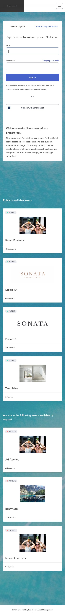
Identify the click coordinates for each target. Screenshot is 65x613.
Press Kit (10, 339)
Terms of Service (39, 89)
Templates (11, 388)
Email (8, 45)
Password (10, 60)
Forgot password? (51, 60)
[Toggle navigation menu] (59, 6)
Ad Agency (12, 459)
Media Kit (11, 289)
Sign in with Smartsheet (32, 107)
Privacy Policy (36, 85)
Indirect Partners (15, 558)
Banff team (11, 509)
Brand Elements (14, 240)
